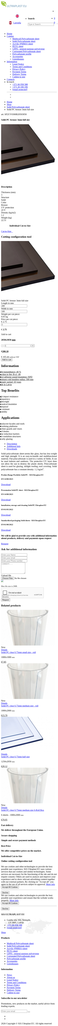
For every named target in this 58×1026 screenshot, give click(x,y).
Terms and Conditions (22, 66)
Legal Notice (18, 64)
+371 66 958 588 (20, 84)
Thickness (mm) (8, 192)
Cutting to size (18, 77)
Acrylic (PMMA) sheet (22, 44)
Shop (9, 104)
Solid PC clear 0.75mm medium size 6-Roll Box (22, 810)
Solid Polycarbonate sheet (23, 41)
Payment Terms (19, 72)
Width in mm (7, 308)
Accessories (17, 56)
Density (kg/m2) (8, 212)
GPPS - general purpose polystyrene (28, 49)
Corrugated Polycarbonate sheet (26, 51)
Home (9, 33)
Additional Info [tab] (13, 446)
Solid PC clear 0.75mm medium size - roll (19, 706)
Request (4, 544)
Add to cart (6, 360)
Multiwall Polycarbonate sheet (25, 39)
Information (12, 61)
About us (11, 977)
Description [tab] (12, 444)
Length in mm (7, 303)
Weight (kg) (6, 217)
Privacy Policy (18, 69)
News (9, 975)
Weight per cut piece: (10, 314)
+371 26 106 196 (20, 87)
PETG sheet (17, 46)
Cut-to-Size (7, 231)
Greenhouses (18, 59)
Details (4, 650)
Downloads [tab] (12, 449)
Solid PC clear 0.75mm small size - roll (18, 652)
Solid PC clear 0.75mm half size (15, 757)
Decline (5, 893)
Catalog (10, 36)
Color (3, 202)
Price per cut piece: (9, 319)
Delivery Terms (19, 74)
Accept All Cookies (10, 887)
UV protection (7, 207)
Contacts (10, 79)
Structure (5, 197)
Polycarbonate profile (21, 54)
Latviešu (17, 23)
